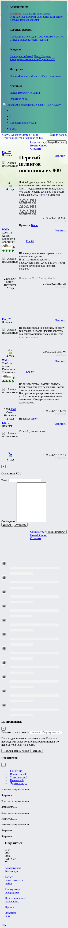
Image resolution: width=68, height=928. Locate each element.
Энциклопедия (19, 16)
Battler (34, 225)
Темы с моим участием (50, 36)
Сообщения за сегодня (23, 36)
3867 (13, 278)
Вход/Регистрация (29, 92)
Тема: (4, 480)
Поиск (14, 92)
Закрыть (7, 525)
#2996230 (60, 354)
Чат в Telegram (42, 56)
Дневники (16, 13)
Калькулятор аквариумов (25, 19)
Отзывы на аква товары (37, 13)
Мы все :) (35, 76)
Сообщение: (8, 521)
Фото (42, 194)
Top (3, 925)
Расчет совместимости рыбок (45, 16)
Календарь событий (21, 56)
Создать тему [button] (38, 142)
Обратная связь (19, 98)
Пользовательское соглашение (15, 900)
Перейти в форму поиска (16, 751)
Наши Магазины (20, 76)
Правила (42, 39)
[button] (6, 152)
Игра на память (51, 76)
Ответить (35, 148)
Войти (13, 128)
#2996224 (60, 221)
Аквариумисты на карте (24, 59)
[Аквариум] (32, 104)
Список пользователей (23, 39)
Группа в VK (47, 59)
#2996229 (60, 286)
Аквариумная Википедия (13, 870)
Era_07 (30, 241)
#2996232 (60, 414)
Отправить (20, 525)
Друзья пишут (18, 783)
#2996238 (60, 458)
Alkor (34, 418)
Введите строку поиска (15, 732)
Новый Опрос (38, 145)
